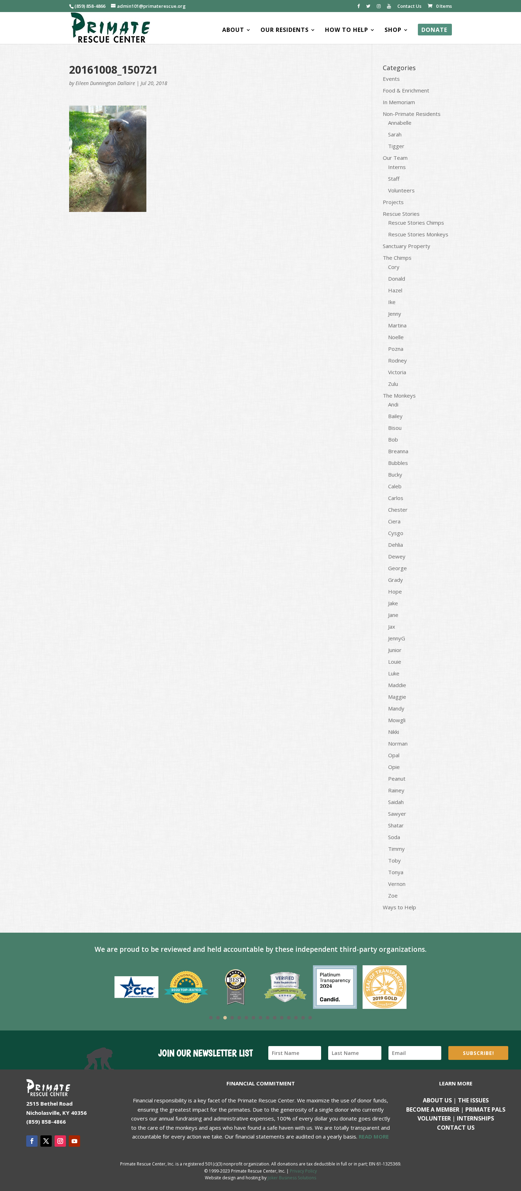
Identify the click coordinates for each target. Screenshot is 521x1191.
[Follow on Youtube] (74, 1141)
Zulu (393, 383)
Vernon (396, 883)
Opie (394, 766)
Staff (393, 178)
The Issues (473, 1100)
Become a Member (432, 1109)
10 (274, 1017)
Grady (395, 579)
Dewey (396, 556)
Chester (398, 509)
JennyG (396, 638)
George (397, 568)
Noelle (396, 337)
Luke (393, 673)
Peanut (396, 778)
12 (289, 1017)
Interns (397, 166)
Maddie (397, 685)
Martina (397, 325)
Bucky (395, 474)
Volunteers (401, 190)
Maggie (397, 696)
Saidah (396, 801)
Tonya (395, 872)
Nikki (393, 731)
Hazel (395, 290)
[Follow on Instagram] (60, 1141)
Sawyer (397, 813)
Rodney (397, 360)
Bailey (395, 416)
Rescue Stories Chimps (416, 222)
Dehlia (395, 544)
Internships (475, 1118)
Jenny (394, 313)
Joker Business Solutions (292, 1178)
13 (296, 1017)
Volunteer (434, 1118)
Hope (395, 591)
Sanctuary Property (406, 245)
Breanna (398, 451)
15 (310, 1017)
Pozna (395, 348)
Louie (394, 661)
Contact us (456, 1127)
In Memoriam (399, 102)
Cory (393, 266)
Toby (394, 860)
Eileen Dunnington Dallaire (105, 83)
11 (282, 1017)
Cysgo (395, 532)
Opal (393, 755)
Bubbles (398, 462)
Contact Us (409, 6)
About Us (437, 1100)
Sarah (395, 134)
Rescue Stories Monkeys (418, 234)
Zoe (393, 895)
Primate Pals (485, 1109)
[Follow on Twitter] (46, 1141)
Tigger (396, 146)
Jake (393, 603)
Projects (393, 202)
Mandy (396, 708)
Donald (396, 278)
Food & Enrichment (406, 90)
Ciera (394, 521)
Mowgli (396, 720)
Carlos (395, 497)
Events (391, 78)
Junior (395, 649)
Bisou (395, 427)
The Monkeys (399, 395)
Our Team (395, 157)
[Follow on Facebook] (32, 1141)
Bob (393, 439)
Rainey (396, 790)
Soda (394, 837)
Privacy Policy (303, 1171)
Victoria (397, 372)
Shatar (396, 825)
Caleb (395, 486)
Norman (398, 743)
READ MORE (374, 1136)
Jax (391, 626)
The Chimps (397, 257)
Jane (393, 614)
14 (303, 1017)
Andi (393, 404)
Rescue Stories (401, 213)
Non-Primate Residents (412, 113)
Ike (392, 301)
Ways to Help (399, 907)
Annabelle (399, 122)
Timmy (396, 848)
